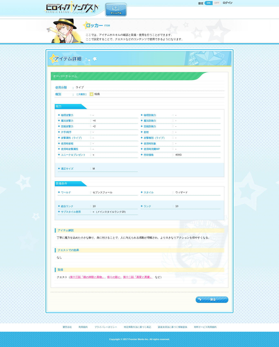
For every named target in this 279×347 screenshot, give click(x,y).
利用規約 (83, 327)
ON (208, 3)
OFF (216, 3)
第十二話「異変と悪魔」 (137, 277)
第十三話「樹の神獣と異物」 (87, 277)
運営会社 (67, 327)
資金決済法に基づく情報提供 (172, 327)
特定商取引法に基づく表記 (137, 327)
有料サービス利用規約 (205, 327)
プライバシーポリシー (106, 327)
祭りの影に (114, 277)
